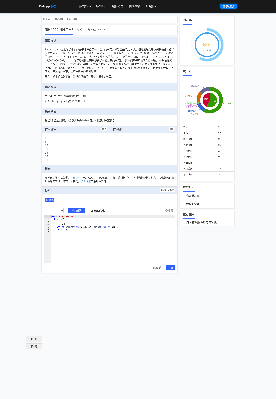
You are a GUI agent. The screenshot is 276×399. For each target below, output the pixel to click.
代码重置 (76, 210)
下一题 (34, 346)
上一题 (34, 338)
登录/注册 (228, 6)
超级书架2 (72, 19)
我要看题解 (192, 195)
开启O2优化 (98, 210)
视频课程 (75, 177)
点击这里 (86, 181)
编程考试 (118, 6)
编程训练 (101, 6)
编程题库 (58, 19)
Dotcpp (47, 6)
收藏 (170, 210)
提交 (171, 267)
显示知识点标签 (167, 190)
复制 (104, 129)
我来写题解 (192, 203)
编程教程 (84, 6)
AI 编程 (151, 6)
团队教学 (135, 6)
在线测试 (156, 267)
